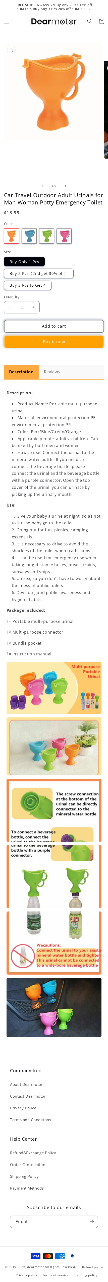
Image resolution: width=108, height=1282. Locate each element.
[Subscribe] (92, 1222)
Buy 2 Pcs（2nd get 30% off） (39, 273)
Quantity (11, 296)
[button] (6, 21)
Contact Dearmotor (28, 1096)
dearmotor (36, 1267)
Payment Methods (27, 1188)
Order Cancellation (27, 1164)
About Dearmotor (26, 1084)
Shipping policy (85, 1275)
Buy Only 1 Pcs (24, 261)
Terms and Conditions (30, 1119)
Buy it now (54, 341)
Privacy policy (26, 1275)
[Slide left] (42, 185)
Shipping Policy (24, 1176)
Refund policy (92, 1267)
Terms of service (55, 1275)
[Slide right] (65, 185)
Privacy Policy (23, 1107)
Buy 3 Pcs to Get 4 (28, 285)
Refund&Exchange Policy (33, 1152)
